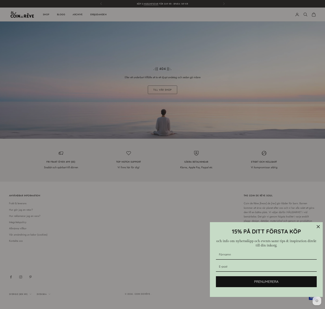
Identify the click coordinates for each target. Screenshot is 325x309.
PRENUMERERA (266, 281)
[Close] (318, 226)
